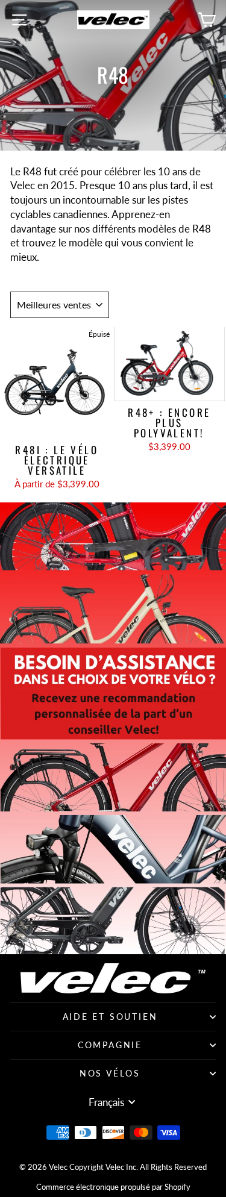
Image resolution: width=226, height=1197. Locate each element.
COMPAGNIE (110, 1045)
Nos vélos (110, 1073)
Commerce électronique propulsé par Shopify (113, 1187)
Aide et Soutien (110, 1016)
